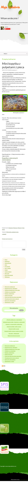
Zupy (6, 264)
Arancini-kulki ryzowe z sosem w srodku (13, 331)
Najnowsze (15, 227)
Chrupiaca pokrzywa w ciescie (12, 298)
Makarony (20, 227)
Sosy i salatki (8, 268)
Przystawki (7, 266)
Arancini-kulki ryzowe (14, 328)
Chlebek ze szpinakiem (10, 292)
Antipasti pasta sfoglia (8, 322)
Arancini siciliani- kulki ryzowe (14, 326)
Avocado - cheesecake (14, 333)
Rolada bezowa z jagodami (11, 288)
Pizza (6, 259)
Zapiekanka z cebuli (9, 302)
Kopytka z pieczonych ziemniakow (10, 159)
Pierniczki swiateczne (10, 286)
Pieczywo (7, 273)
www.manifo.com (24, 479)
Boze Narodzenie (9, 275)
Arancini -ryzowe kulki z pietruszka (14, 324)
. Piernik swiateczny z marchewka (14, 319)
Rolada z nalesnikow (9, 293)
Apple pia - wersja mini (19, 322)
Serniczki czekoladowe (10, 300)
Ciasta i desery (8, 271)
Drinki (6, 270)
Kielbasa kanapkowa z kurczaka (12, 290)
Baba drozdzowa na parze (14, 335)
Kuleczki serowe (8, 295)
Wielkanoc (7, 277)
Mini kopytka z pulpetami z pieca (12, 232)
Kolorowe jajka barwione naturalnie (13, 297)
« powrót (4, 234)
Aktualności (10, 227)
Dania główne (8, 263)
